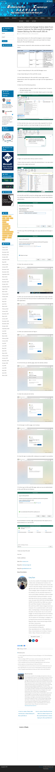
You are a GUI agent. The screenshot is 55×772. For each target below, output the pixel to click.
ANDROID (4, 237)
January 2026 (5, 249)
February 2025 (5, 264)
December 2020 (5, 321)
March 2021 (4, 316)
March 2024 (4, 276)
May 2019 (4, 348)
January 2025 (5, 267)
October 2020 (5, 326)
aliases (10, 235)
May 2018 (4, 370)
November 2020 (5, 323)
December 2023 (5, 281)
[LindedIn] (50, 1)
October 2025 (5, 257)
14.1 (10, 216)
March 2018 (4, 375)
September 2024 (5, 274)
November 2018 (5, 360)
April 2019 (4, 350)
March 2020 (4, 335)
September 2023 (5, 286)
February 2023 (5, 294)
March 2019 (4, 353)
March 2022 (4, 306)
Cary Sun (20, 33)
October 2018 (5, 363)
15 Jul (6, 114)
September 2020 (5, 328)
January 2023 (5, 296)
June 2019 (4, 345)
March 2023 (4, 291)
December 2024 (5, 269)
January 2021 (5, 318)
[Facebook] (48, 1)
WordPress (50, 768)
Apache (9, 237)
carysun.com (25, 561)
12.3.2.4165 (5, 216)
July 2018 (4, 365)
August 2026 (5, 247)
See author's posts (35, 636)
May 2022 (4, 301)
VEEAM (24, 648)
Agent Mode (5, 235)
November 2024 (5, 271)
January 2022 (5, 311)
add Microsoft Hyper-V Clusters (8, 231)
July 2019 (4, 343)
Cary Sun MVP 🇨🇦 (8, 112)
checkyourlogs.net (26, 564)
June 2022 (4, 299)
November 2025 (5, 254)
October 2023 (5, 284)
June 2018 (4, 368)
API (3, 239)
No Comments (35, 33)
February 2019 (5, 355)
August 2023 (5, 289)
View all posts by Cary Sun (31, 705)
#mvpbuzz (4, 124)
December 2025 (5, 252)
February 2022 (5, 308)
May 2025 (4, 262)
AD (9, 227)
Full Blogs (21, 648)
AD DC (8, 229)
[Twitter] (47, 1)
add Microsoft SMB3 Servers (7, 233)
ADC (4, 229)
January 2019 (5, 358)
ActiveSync (5, 227)
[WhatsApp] (51, 1)
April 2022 (4, 304)
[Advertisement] (8, 68)
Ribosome (41, 766)
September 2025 (5, 259)
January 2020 (5, 340)
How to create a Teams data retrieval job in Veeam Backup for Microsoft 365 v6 (26, 713)
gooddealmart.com (26, 568)
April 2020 (4, 333)
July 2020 (4, 331)
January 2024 (5, 279)
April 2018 (4, 372)
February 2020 (5, 338)
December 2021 (5, 313)
